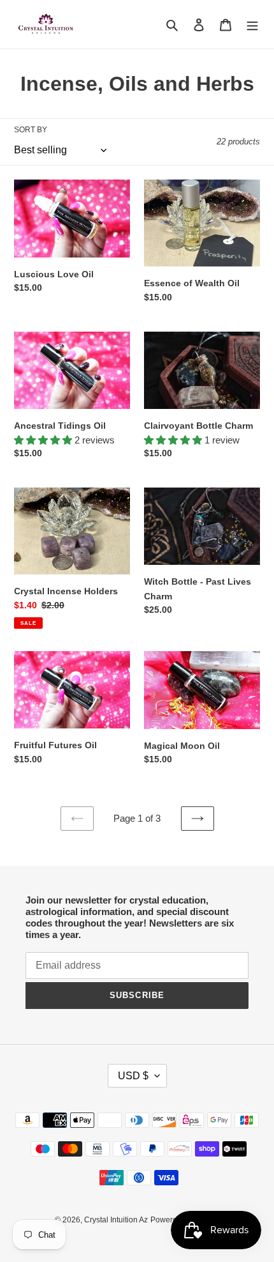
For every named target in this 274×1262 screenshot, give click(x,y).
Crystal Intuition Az (116, 1219)
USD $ (133, 1075)
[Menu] (252, 24)
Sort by (30, 129)
